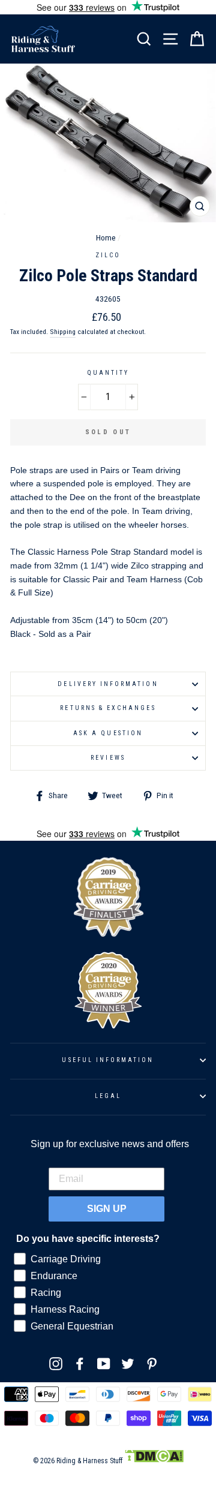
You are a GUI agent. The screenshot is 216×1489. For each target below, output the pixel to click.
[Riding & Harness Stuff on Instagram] (55, 1363)
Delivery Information (108, 684)
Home (106, 237)
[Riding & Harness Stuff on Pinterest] (151, 1363)
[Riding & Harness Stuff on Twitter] (127, 1363)
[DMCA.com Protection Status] (154, 1461)
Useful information (108, 1060)
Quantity (108, 372)
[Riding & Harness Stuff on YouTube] (103, 1363)
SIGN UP (107, 1209)
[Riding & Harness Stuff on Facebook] (79, 1363)
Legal (108, 1096)
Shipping (63, 331)
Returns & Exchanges (107, 708)
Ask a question (108, 733)
